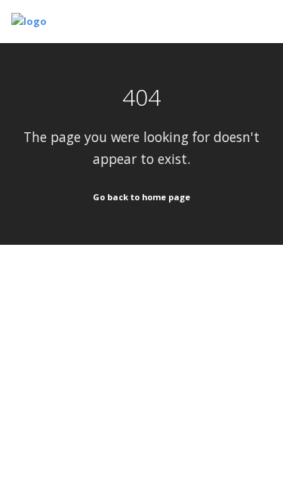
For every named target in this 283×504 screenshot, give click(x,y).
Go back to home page (141, 197)
